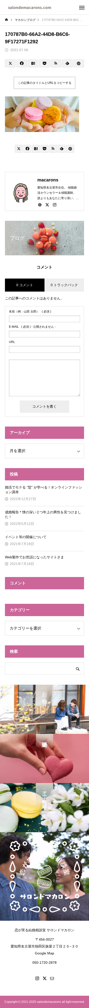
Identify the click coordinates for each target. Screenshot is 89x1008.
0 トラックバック (64, 285)
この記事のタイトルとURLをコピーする (44, 83)
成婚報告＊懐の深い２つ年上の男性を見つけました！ (43, 514)
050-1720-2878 (44, 962)
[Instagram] (54, 204)
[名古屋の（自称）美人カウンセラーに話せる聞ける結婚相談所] (29, 7)
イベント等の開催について (25, 537)
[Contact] (51, 978)
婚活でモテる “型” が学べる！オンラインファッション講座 (43, 489)
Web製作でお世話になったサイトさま (34, 557)
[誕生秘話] (44, 758)
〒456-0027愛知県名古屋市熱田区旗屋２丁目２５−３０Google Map (44, 946)
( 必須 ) (30, 311)
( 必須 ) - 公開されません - (32, 326)
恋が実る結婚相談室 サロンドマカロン (44, 930)
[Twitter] (47, 204)
